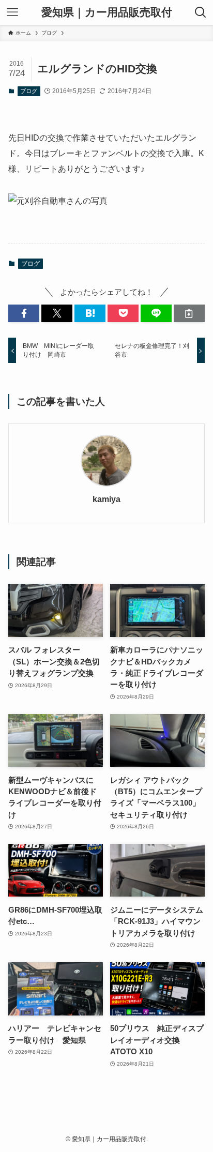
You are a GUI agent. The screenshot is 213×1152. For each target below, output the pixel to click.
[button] (23, 314)
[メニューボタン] (12, 12)
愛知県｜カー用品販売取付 (106, 12)
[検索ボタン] (200, 12)
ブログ (28, 91)
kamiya (106, 499)
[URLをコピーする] (189, 314)
